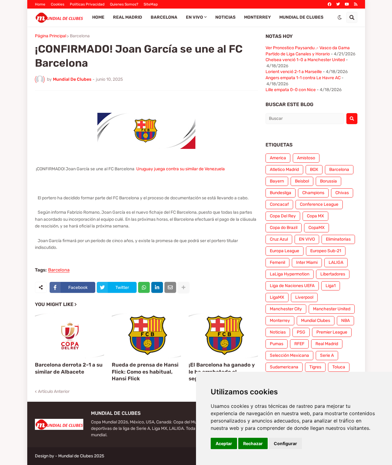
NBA (345, 320)
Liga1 (331, 285)
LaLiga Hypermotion (289, 274)
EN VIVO (307, 239)
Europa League (284, 250)
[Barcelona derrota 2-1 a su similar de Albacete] (69, 335)
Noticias (278, 332)
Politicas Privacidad (87, 4)
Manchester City (286, 309)
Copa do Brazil (283, 227)
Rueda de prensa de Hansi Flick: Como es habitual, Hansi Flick (145, 371)
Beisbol (302, 181)
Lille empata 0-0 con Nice (291, 89)
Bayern (277, 181)
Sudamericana (284, 367)
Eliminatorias (338, 239)
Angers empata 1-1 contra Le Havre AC (303, 77)
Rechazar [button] (253, 443)
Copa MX (315, 216)
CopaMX (316, 227)
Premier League (331, 332)
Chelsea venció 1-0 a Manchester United (305, 59)
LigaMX (277, 297)
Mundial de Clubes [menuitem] (301, 17)
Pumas (276, 343)
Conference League (319, 204)
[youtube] (347, 4)
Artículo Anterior (54, 391)
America (278, 158)
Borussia (328, 181)
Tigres (315, 367)
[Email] (170, 287)
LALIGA (336, 262)
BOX (314, 169)
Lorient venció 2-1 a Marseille (294, 71)
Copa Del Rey (283, 216)
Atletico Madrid (284, 169)
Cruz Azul (279, 239)
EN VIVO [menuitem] (194, 17)
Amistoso (306, 158)
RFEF (299, 343)
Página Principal (50, 36)
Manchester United (331, 309)
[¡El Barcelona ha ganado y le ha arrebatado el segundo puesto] (223, 335)
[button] (339, 17)
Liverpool (304, 297)
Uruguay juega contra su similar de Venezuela (180, 169)
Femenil (277, 262)
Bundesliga (280, 192)
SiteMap (151, 4)
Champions (313, 192)
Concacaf (279, 204)
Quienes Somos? (124, 4)
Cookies (57, 4)
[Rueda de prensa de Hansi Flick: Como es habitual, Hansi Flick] (146, 335)
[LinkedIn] (157, 287)
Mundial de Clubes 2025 (81, 456)
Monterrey (280, 320)
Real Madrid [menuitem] (127, 17)
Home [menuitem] (98, 17)
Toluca (338, 367)
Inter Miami (307, 262)
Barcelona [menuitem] (164, 17)
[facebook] (329, 4)
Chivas (342, 192)
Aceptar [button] (224, 443)
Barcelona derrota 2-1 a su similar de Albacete (69, 368)
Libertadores (332, 274)
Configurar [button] (285, 443)
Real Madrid (326, 343)
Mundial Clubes (315, 320)
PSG (301, 332)
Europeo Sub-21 (325, 250)
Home (40, 4)
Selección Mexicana (289, 355)
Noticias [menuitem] (225, 17)
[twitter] (338, 4)
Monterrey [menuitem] (257, 17)
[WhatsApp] (144, 287)
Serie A (327, 355)
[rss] (355, 4)
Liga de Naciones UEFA (292, 285)
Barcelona (80, 36)
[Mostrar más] (183, 287)
